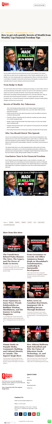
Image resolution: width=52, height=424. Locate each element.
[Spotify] (38, 414)
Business (11, 222)
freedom (23, 222)
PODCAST (31, 32)
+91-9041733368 (21, 403)
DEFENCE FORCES (9, 32)
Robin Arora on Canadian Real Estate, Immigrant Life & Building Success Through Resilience (37, 305)
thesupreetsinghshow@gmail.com (25, 400)
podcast (30, 222)
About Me (29, 380)
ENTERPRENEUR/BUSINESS (21, 32)
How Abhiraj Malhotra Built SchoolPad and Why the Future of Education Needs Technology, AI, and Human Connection (37, 350)
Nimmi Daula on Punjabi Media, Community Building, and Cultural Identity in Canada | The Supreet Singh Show (13, 350)
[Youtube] (34, 414)
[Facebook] (16, 414)
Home (28, 377)
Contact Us (29, 388)
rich (35, 222)
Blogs (28, 382)
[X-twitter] (20, 414)
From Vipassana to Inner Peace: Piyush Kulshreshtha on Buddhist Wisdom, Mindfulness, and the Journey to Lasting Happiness (13, 307)
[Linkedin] (25, 414)
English (8, 422)
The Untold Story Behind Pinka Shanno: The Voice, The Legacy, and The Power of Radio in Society (13, 259)
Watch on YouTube (39, 5)
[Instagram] (29, 414)
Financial (17, 222)
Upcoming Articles (31, 385)
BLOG (2, 32)
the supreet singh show (9, 224)
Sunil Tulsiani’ (41, 222)
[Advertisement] (26, 19)
